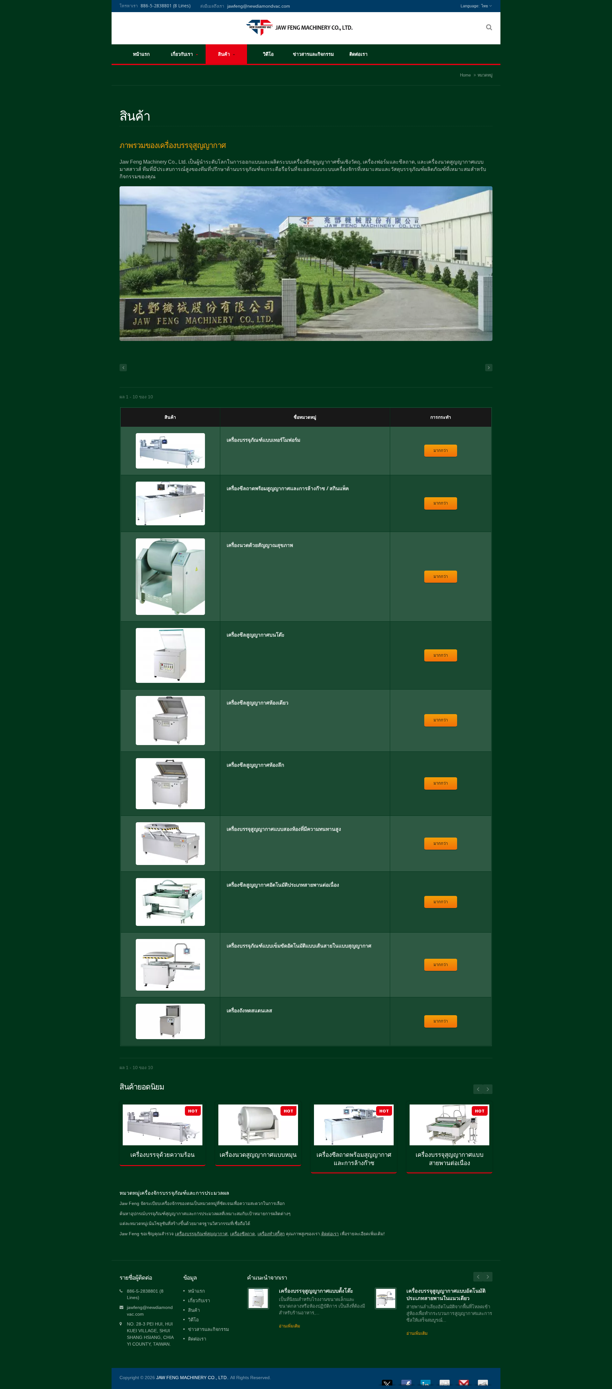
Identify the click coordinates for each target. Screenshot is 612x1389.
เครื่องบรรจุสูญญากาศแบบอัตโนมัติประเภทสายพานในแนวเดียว (445, 1294)
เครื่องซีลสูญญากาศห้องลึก (255, 764)
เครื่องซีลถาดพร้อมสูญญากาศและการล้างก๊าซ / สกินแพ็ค (288, 488)
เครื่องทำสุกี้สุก (271, 1233)
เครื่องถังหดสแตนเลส (249, 1010)
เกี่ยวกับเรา (182, 54)
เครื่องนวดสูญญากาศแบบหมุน (258, 1154)
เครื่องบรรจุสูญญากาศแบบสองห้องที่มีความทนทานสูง (284, 828)
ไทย (484, 6)
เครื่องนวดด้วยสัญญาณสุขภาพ (260, 545)
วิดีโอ (268, 54)
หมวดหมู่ (484, 75)
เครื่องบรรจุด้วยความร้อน (162, 1154)
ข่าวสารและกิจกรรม (313, 54)
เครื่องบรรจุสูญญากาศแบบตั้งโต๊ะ (316, 1290)
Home (465, 75)
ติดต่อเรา (358, 54)
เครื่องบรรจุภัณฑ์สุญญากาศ (201, 1233)
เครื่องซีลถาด (242, 1233)
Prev (478, 1089)
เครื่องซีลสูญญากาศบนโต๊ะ (255, 634)
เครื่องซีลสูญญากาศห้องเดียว (257, 702)
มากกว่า (440, 450)
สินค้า (224, 54)
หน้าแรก (141, 54)
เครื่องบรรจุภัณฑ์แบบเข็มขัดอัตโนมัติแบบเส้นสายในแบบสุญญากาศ (299, 945)
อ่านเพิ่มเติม (158, 1148)
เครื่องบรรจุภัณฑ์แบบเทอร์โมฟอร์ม (263, 439)
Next (487, 1089)
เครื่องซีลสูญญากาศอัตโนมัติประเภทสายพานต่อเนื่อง (283, 884)
